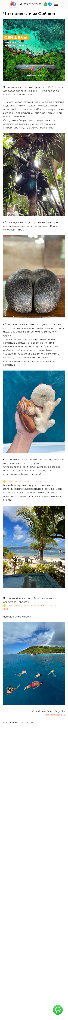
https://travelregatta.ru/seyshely (26, 481)
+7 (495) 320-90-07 (30, 4)
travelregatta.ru (55, 715)
